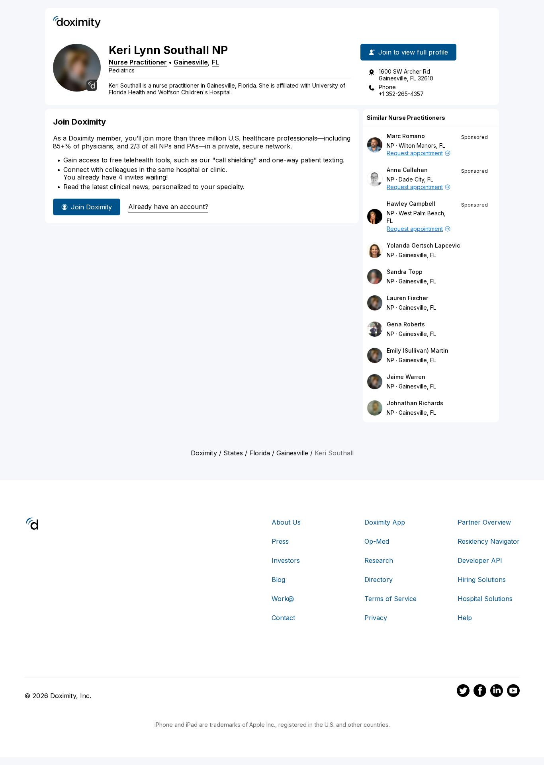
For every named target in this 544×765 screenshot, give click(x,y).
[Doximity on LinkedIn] (496, 691)
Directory (378, 580)
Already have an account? (168, 207)
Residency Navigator (489, 541)
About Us (286, 522)
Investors (286, 560)
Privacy (375, 618)
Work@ (283, 599)
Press (280, 541)
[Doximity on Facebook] (480, 691)
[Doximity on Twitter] (463, 691)
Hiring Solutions (482, 580)
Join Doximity (91, 207)
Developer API (480, 560)
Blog (278, 580)
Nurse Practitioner (138, 62)
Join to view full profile (413, 52)
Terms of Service (390, 599)
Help (465, 618)
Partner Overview (484, 522)
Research (378, 560)
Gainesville (191, 62)
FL (215, 62)
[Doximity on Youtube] (513, 691)
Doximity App (384, 522)
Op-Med (376, 541)
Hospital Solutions (485, 599)
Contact (283, 618)
